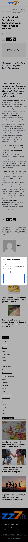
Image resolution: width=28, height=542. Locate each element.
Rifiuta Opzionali (14, 279)
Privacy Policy (15, 272)
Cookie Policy (6, 272)
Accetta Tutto (14, 282)
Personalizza (14, 276)
